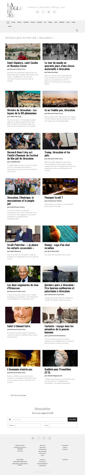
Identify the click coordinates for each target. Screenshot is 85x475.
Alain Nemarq (15, 251)
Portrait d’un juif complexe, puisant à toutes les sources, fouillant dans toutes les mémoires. (22, 335)
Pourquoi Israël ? (54, 197)
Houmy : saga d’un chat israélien (57, 246)
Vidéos (55, 22)
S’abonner (42, 465)
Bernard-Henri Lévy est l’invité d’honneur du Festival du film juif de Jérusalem (22, 155)
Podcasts (50, 22)
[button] (77, 30)
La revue (10, 26)
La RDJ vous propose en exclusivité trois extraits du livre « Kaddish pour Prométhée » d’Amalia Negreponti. (60, 381)
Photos (67, 22)
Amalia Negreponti (55, 376)
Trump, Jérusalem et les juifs (57, 153)
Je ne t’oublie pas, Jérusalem (60, 110)
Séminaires (61, 22)
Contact (65, 459)
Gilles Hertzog (15, 116)
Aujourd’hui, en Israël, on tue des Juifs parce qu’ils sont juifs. (59, 205)
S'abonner (72, 419)
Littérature (26, 22)
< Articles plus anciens (17, 395)
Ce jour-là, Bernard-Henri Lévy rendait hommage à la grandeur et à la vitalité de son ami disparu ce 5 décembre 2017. (22, 297)
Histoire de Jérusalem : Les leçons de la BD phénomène (22, 111)
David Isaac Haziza (17, 207)
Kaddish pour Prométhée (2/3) (58, 370)
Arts (45, 22)
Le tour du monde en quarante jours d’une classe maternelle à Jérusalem (59, 66)
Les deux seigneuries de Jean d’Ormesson (22, 286)
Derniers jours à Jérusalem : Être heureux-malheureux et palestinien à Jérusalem (60, 288)
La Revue (42, 459)
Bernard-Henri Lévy (18, 69)
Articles (13, 22)
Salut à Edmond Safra (18, 326)
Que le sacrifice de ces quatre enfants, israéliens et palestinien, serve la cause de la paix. (22, 257)
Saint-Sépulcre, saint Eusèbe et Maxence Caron (22, 64)
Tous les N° (42, 461)
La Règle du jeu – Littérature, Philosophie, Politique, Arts (8, 22)
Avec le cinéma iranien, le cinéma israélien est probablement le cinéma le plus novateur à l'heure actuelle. (59, 341)
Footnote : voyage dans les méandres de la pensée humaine (59, 329)
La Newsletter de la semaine (20, 448)
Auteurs (73, 22)
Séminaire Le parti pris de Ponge (20, 464)
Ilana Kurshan (53, 72)
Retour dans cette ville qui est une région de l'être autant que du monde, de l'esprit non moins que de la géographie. (60, 119)
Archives (19, 22)
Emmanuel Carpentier (56, 294)
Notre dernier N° (42, 463)
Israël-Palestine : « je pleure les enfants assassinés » (22, 246)
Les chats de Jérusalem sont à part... (58, 255)
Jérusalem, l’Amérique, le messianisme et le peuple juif (20, 200)
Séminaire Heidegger (20, 461)
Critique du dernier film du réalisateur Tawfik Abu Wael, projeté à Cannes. (59, 299)
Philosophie (39, 22)
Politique (33, 22)
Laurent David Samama (57, 335)
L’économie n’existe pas (19, 369)
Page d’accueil (20, 445)
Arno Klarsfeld (53, 251)
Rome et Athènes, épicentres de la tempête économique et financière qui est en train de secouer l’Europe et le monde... (21, 379)
